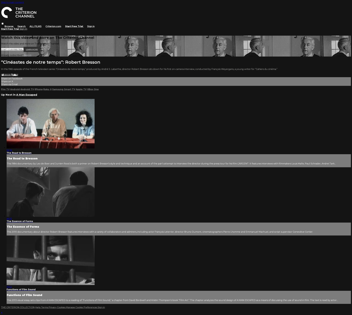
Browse (9, 26)
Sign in (91, 26)
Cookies (61, 307)
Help (38, 307)
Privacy (53, 307)
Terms (45, 307)
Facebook (6, 75)
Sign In (23, 29)
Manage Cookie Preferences (82, 307)
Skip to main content (12, 2)
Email (15, 75)
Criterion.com (53, 26)
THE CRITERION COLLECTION (18, 307)
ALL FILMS (36, 26)
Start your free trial (12, 49)
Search (21, 26)
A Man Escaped (26, 94)
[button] (2, 23)
